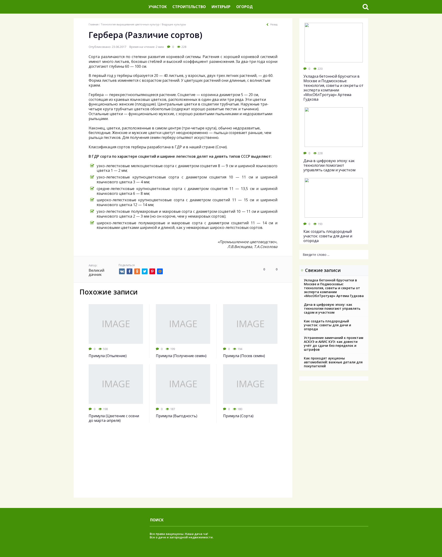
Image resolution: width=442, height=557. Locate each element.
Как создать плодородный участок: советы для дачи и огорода (327, 325)
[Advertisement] (183, 465)
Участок (157, 6)
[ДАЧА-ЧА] (109, 7)
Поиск (156, 519)
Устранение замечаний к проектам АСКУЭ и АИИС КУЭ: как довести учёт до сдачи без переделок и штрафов (333, 343)
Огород (244, 6)
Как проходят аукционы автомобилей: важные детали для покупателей (333, 362)
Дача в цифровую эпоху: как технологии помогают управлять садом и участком (332, 308)
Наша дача (193, 534)
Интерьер (221, 6)
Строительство (189, 6)
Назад (273, 24)
